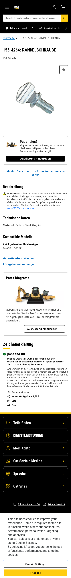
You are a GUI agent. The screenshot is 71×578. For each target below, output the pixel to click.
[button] (35, 173)
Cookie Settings (35, 564)
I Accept (35, 572)
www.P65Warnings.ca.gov (20, 208)
